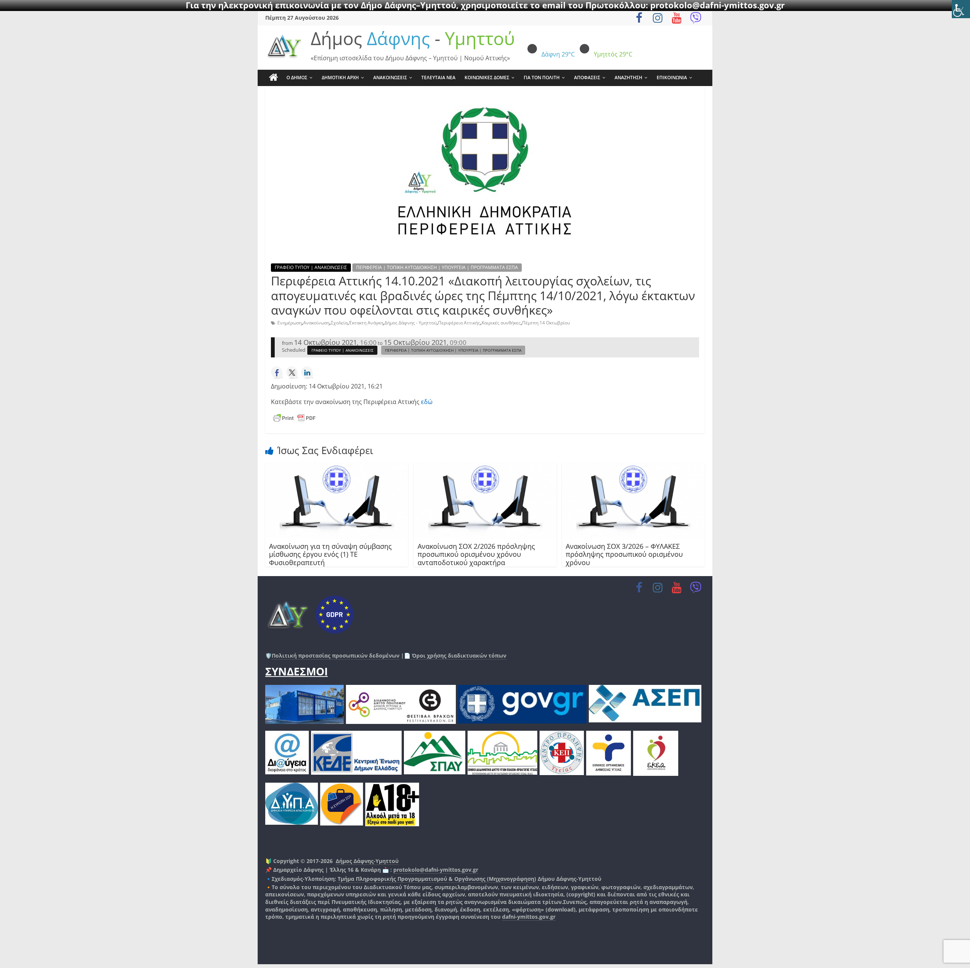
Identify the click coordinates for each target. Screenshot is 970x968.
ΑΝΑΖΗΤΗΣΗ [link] (628, 77)
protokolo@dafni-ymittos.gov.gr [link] (435, 869)
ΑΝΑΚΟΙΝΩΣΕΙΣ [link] (390, 77)
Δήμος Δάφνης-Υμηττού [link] (367, 861)
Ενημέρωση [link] (289, 323)
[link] (961, 9)
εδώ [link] (426, 402)
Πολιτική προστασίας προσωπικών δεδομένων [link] (335, 655)
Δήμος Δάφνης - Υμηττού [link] (410, 323)
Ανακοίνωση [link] (316, 323)
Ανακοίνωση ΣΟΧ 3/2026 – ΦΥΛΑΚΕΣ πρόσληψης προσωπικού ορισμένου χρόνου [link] (624, 554)
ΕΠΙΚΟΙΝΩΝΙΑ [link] (672, 77)
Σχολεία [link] (339, 323)
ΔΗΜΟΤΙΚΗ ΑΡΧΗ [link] (340, 77)
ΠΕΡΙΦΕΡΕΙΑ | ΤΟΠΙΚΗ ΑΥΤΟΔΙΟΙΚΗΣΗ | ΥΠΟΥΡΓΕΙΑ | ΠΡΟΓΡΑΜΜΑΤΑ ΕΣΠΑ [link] (437, 267)
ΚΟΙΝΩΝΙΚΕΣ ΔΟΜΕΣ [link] (487, 77)
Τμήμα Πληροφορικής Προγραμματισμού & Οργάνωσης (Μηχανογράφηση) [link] (437, 878)
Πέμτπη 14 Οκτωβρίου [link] (546, 323)
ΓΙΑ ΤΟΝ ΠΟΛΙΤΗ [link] (542, 77)
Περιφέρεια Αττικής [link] (459, 323)
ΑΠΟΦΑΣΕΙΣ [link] (587, 77)
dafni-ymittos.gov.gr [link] (528, 916)
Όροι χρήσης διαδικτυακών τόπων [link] (458, 655)
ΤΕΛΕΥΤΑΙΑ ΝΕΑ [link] (438, 77)
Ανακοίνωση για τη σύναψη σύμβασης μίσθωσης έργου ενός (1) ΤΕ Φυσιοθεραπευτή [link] (330, 554)
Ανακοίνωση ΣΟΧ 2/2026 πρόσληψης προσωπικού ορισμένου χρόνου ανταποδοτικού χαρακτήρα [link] (476, 554)
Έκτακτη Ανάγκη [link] (366, 323)
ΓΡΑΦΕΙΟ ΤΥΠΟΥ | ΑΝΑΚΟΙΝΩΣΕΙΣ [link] (311, 267)
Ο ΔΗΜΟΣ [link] (296, 77)
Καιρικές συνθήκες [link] (501, 323)
